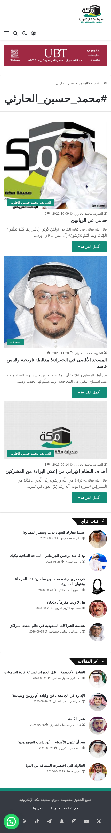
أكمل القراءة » (89, 247)
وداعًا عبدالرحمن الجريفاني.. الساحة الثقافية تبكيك (47, 556)
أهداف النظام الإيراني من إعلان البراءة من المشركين (56, 471)
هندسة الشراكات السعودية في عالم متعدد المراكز (47, 625)
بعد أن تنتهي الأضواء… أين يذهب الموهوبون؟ (51, 742)
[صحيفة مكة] (91, 14)
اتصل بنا (39, 808)
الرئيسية (97, 83)
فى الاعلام (71, 808)
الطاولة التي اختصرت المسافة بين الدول (55, 765)
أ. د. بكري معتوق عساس (66, 678)
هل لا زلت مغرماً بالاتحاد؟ (66, 602)
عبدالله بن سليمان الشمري (65, 724)
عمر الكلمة (76, 719)
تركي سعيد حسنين (70, 538)
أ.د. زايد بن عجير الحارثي (67, 701)
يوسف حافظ (74, 771)
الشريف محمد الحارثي (88, 214)
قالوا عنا (54, 808)
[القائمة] (6, 33)
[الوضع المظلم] (24, 33)
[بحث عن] (15, 33)
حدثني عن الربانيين (89, 220)
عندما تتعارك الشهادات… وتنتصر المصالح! (54, 532)
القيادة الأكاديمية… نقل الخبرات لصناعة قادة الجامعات (44, 672)
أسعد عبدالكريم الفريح (68, 608)
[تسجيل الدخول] (33, 33)
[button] (11, 821)
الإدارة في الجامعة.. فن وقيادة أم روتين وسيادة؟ (48, 695)
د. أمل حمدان (73, 561)
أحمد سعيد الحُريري (70, 748)
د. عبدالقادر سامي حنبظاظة (65, 631)
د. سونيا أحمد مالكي (69, 590)
